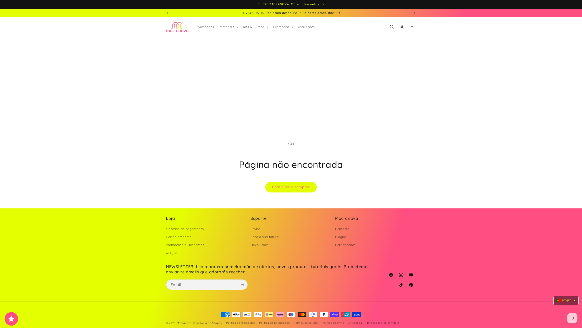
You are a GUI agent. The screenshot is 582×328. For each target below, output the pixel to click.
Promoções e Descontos (185, 245)
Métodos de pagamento (185, 229)
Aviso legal (355, 322)
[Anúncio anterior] (168, 13)
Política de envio (333, 322)
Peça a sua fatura (264, 237)
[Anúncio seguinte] (414, 13)
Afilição (172, 253)
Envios (256, 229)
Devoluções (260, 245)
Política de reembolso (240, 322)
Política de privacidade (274, 322)
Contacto (342, 229)
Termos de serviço (306, 322)
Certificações (345, 245)
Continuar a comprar (291, 187)
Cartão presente (179, 237)
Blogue (340, 237)
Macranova (184, 323)
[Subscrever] (243, 284)
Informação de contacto (383, 322)
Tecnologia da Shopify (207, 323)
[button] (228, 27)
